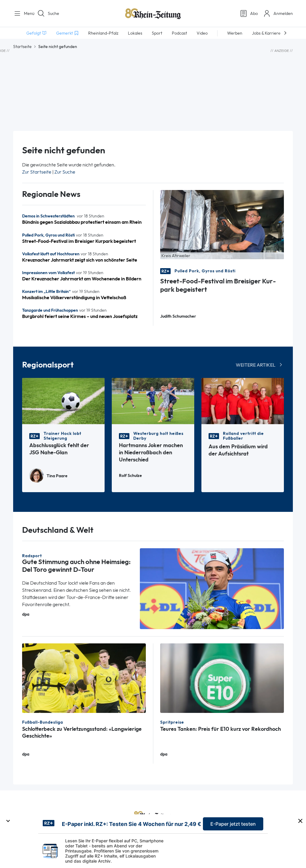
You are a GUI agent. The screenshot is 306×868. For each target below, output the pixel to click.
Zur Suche (64, 172)
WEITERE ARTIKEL (256, 365)
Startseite (22, 46)
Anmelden (283, 13)
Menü (27, 13)
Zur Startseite (36, 172)
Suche (53, 13)
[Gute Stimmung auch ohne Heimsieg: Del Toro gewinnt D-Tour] (212, 588)
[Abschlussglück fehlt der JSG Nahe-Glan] (63, 400)
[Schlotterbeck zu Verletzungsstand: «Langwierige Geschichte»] (84, 677)
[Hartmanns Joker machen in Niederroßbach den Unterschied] (153, 400)
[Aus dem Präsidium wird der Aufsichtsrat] (242, 400)
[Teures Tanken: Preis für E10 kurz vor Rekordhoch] (222, 677)
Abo (254, 13)
